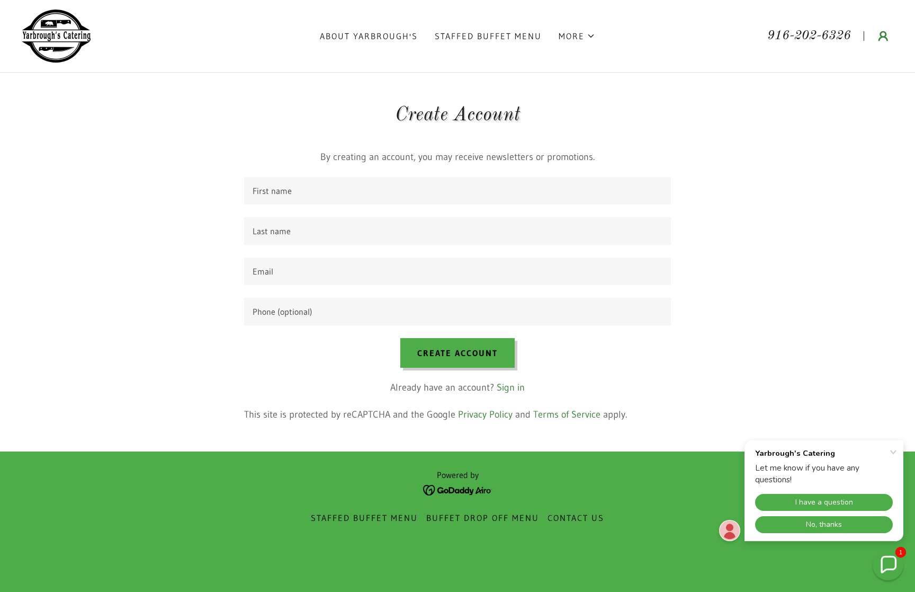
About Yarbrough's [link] (369, 36)
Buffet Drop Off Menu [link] (482, 518)
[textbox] (457, 191)
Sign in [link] (511, 387)
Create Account (457, 353)
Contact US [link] (576, 518)
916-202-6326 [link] (809, 36)
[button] (577, 36)
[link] (56, 35)
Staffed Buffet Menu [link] (488, 36)
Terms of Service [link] (566, 414)
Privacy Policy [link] (485, 414)
